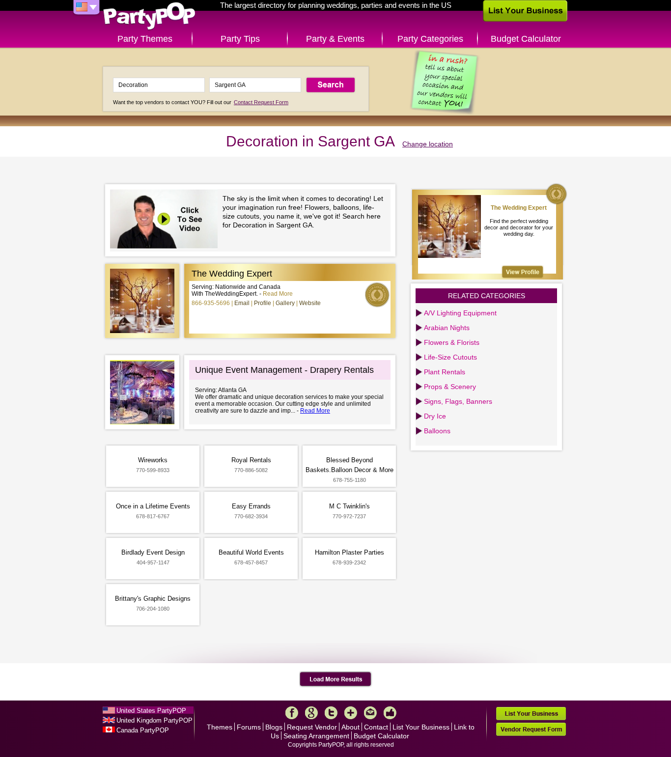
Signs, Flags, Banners (458, 401)
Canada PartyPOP (142, 730)
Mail (370, 712)
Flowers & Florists (451, 342)
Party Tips (240, 39)
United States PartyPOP (151, 710)
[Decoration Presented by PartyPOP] (166, 220)
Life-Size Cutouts (450, 357)
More (350, 712)
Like (390, 712)
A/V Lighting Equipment (460, 313)
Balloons (437, 431)
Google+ (311, 712)
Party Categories (430, 39)
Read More (278, 293)
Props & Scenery (450, 387)
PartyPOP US (149, 16)
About (350, 727)
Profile (262, 303)
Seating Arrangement (316, 736)
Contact (376, 727)
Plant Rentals (444, 372)
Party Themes (144, 39)
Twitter (331, 712)
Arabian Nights (447, 328)
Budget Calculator (526, 39)
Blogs (273, 727)
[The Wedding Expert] (523, 272)
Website (310, 303)
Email (242, 303)
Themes (219, 727)
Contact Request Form (261, 102)
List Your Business (420, 727)
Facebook (291, 712)
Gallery (285, 303)
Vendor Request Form (531, 729)
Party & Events (335, 39)
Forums (249, 727)
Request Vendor (312, 727)
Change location (427, 144)
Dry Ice (435, 416)
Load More (335, 679)
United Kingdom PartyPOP (154, 720)
